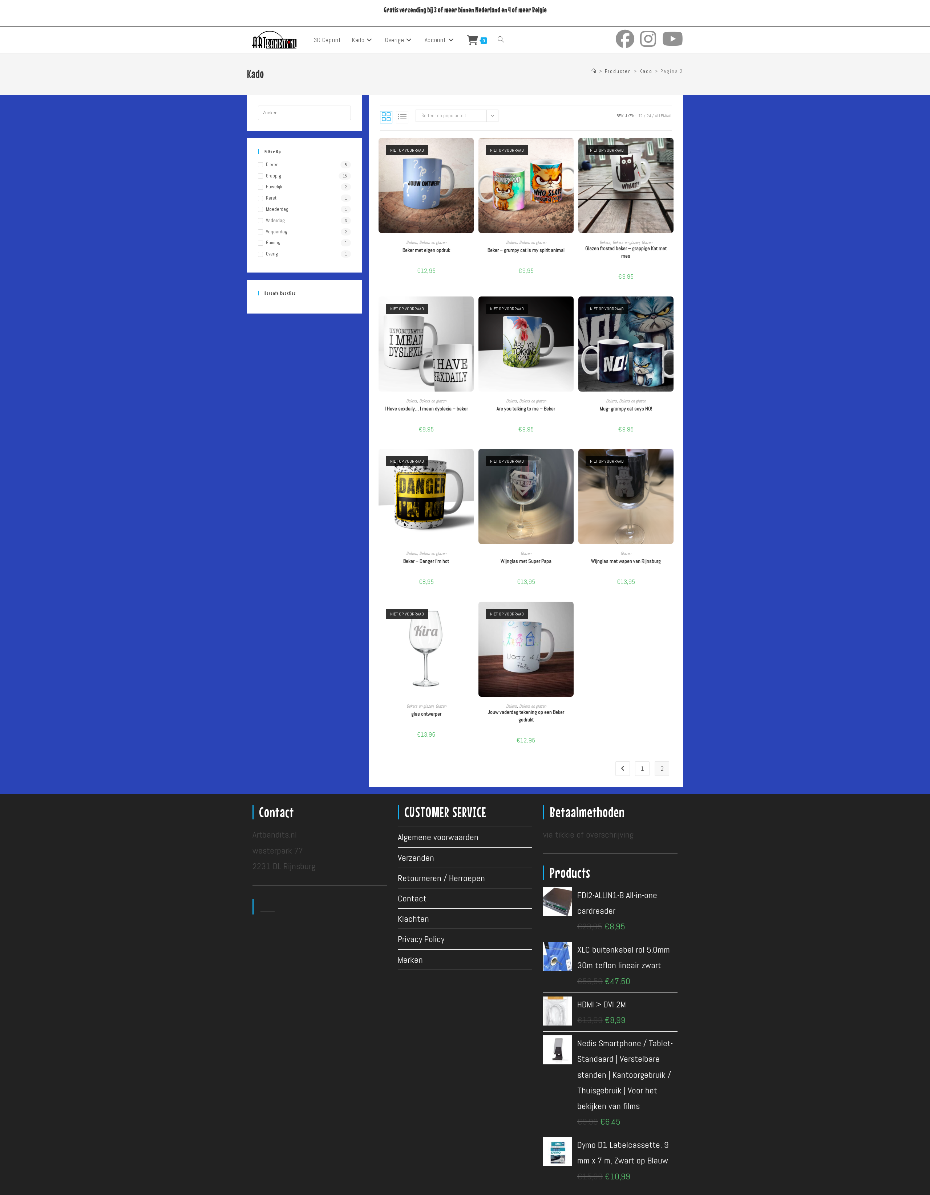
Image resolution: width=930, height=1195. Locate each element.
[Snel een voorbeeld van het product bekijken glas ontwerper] (470, 614)
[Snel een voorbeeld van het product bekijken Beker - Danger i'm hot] (470, 461)
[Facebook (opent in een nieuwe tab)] (625, 39)
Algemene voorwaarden (438, 837)
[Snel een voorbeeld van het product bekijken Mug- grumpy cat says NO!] (670, 309)
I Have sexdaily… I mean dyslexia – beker (426, 408)
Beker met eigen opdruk (426, 250)
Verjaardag (276, 232)
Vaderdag (275, 220)
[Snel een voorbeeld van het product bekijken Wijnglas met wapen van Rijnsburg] (670, 461)
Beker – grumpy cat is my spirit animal (526, 250)
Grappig (273, 176)
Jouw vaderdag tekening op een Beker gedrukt (526, 716)
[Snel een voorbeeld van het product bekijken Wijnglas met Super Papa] (570, 461)
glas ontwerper (426, 714)
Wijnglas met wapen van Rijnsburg (626, 561)
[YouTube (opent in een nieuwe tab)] (672, 39)
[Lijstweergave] (402, 117)
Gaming (273, 243)
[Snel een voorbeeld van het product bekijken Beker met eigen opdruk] (470, 150)
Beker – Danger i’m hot (426, 561)
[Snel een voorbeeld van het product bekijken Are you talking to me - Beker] (570, 309)
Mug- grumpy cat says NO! (626, 408)
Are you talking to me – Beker (526, 408)
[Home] (594, 71)
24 (649, 116)
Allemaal (663, 116)
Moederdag (277, 209)
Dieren (272, 164)
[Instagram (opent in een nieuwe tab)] (648, 39)
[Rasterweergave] (386, 117)
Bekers (411, 242)
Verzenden (416, 857)
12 (640, 116)
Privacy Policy (421, 939)
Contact (412, 898)
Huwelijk (274, 187)
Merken (410, 959)
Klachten (413, 918)
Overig (272, 254)
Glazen (647, 242)
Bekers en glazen (432, 242)
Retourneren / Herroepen (441, 878)
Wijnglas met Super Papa (526, 561)
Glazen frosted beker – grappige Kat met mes (626, 252)
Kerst (271, 198)
